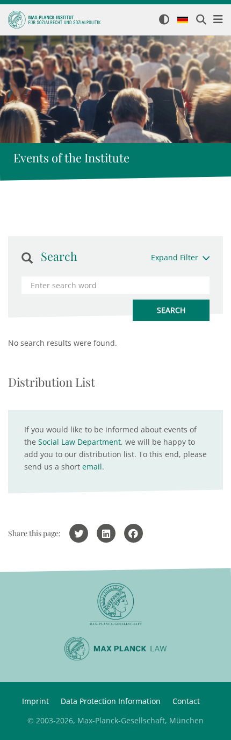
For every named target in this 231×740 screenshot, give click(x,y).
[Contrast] (164, 20)
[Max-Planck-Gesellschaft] (115, 604)
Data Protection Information (111, 701)
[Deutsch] (182, 20)
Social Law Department (79, 442)
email (92, 466)
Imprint (35, 701)
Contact (186, 701)
